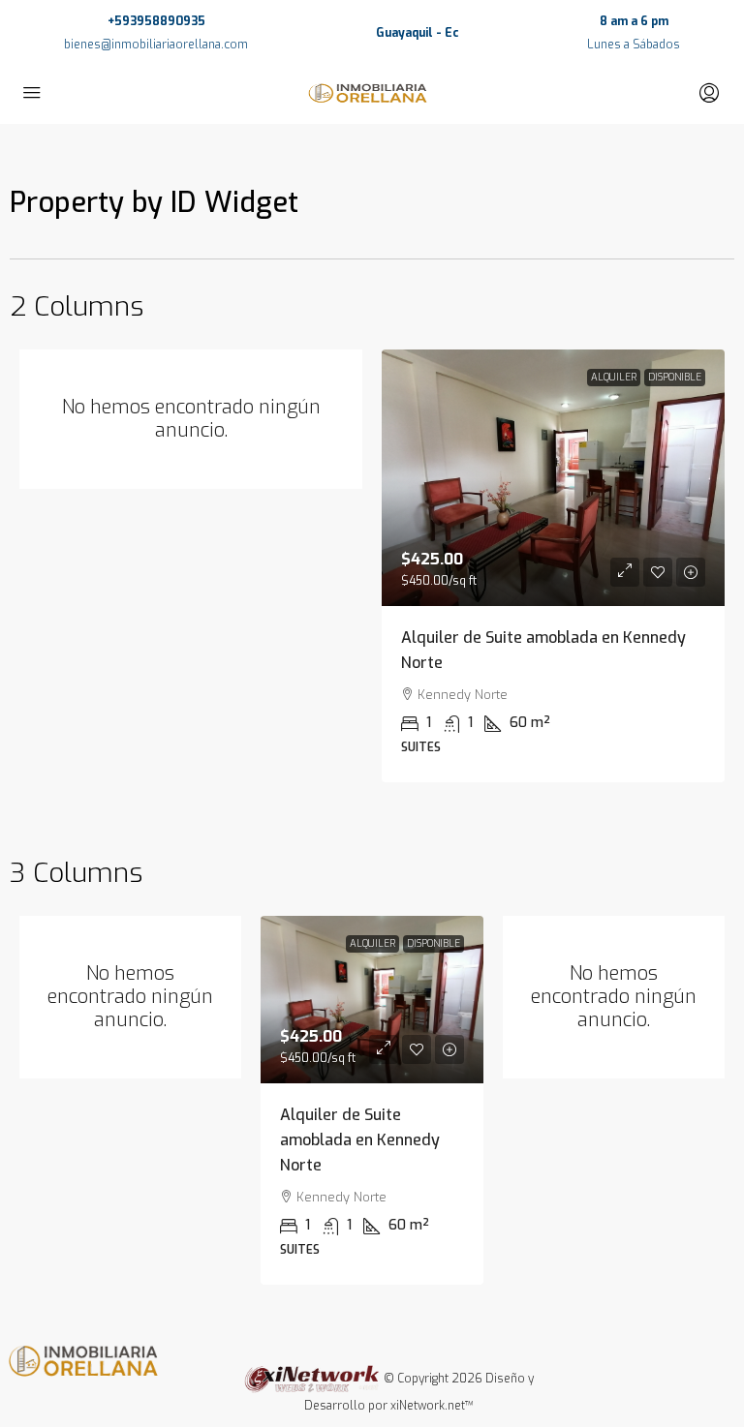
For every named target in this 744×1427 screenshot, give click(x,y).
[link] (553, 478)
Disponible (674, 377)
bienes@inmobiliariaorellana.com (156, 44)
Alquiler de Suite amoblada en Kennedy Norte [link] (360, 1140)
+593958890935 (156, 21)
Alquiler (613, 377)
